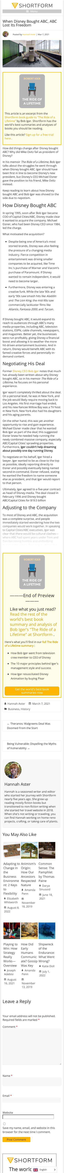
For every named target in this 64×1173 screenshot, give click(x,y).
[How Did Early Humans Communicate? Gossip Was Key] (29, 924)
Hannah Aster (29, 34)
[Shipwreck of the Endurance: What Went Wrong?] (47, 924)
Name (7, 1076)
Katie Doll (48, 966)
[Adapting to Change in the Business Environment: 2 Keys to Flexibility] (11, 844)
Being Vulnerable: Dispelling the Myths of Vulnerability (31, 746)
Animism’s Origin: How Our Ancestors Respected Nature (28, 874)
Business (13, 709)
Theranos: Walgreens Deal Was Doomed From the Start (28, 726)
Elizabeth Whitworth (11, 900)
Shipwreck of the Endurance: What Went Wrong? (47, 952)
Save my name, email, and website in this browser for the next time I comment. (29, 1130)
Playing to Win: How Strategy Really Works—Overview (10, 954)
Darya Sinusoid (44, 887)
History (25, 709)
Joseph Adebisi (10, 972)
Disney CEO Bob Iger (26, 371)
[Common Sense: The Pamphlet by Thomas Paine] (47, 844)
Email (7, 1096)
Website (8, 1112)
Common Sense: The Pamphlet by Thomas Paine (46, 872)
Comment (10, 1027)
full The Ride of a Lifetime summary (31, 643)
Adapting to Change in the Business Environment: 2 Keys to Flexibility (11, 878)
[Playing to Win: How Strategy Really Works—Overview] (11, 924)
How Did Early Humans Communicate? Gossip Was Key (29, 954)
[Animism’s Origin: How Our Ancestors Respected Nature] (29, 844)
